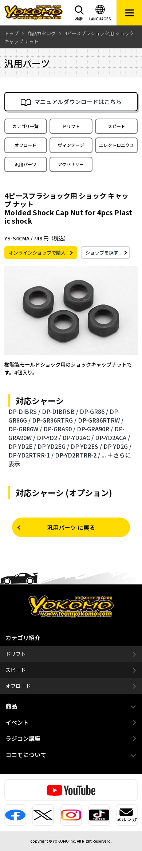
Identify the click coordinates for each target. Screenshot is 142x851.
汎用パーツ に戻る (71, 527)
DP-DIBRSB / (60, 411)
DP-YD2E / (22, 446)
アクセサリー (71, 164)
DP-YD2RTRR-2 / (77, 455)
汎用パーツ (25, 164)
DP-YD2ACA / (112, 437)
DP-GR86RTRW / (100, 420)
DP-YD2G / (117, 446)
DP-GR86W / (25, 428)
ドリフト (71, 126)
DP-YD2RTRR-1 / (31, 455)
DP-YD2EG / (53, 446)
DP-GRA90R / (95, 428)
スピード (116, 126)
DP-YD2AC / (78, 437)
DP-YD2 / (49, 437)
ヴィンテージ (71, 145)
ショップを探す (101, 252)
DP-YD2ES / (86, 446)
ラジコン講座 (22, 738)
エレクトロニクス (116, 145)
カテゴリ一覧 (25, 126)
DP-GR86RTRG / (54, 420)
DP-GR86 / (94, 411)
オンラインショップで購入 (37, 252)
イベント (17, 722)
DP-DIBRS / (24, 411)
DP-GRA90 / (59, 428)
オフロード (25, 145)
